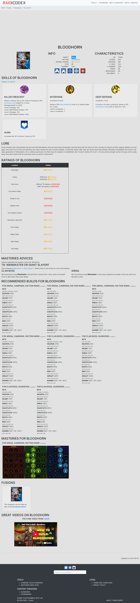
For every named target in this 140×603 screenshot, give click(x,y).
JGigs (46, 519)
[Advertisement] (70, 30)
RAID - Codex (6, 8)
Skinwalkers (75, 60)
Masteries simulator (30, 585)
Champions (103, 3)
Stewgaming (26, 594)
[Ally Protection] (66, 104)
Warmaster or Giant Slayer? (24, 268)
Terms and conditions (102, 583)
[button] (11, 450)
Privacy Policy (99, 585)
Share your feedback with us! (30, 598)
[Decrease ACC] (10, 103)
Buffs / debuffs (131, 3)
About (109, 600)
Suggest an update (8, 82)
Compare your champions (32, 583)
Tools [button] (93, 3)
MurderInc (25, 592)
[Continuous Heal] (102, 107)
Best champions (116, 3)
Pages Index (118, 600)
